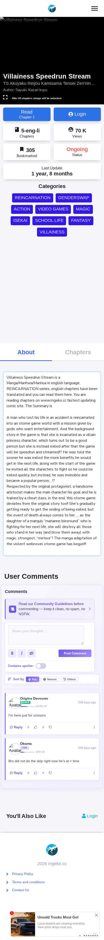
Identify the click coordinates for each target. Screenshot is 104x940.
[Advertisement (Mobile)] (52, 289)
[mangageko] (52, 8)
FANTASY (81, 220)
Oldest (71, 679)
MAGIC (83, 209)
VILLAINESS (52, 232)
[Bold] (12, 653)
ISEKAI (20, 220)
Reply (18, 727)
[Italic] (22, 653)
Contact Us (20, 890)
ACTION (22, 209)
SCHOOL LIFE (49, 220)
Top (34, 679)
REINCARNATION (33, 197)
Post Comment (75, 653)
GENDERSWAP (73, 197)
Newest (52, 679)
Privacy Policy (22, 874)
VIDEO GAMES (53, 209)
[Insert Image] (31, 653)
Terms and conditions (28, 882)
